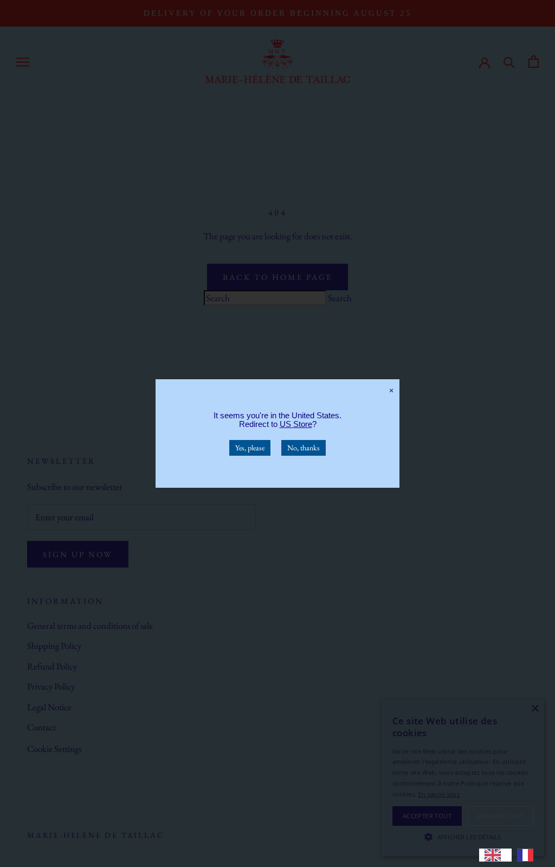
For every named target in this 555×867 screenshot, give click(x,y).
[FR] (528, 855)
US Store (296, 424)
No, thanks (303, 447)
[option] (528, 855)
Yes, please (249, 447)
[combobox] (495, 855)
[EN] (495, 855)
